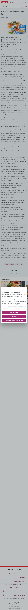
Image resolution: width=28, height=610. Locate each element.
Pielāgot (14, 316)
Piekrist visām (14, 312)
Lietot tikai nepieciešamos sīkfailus (14, 320)
